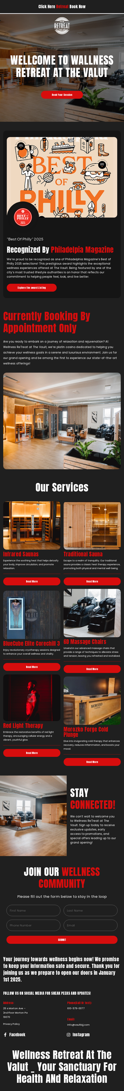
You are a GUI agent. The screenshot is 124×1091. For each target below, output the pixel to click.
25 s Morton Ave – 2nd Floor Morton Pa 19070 (15, 1013)
